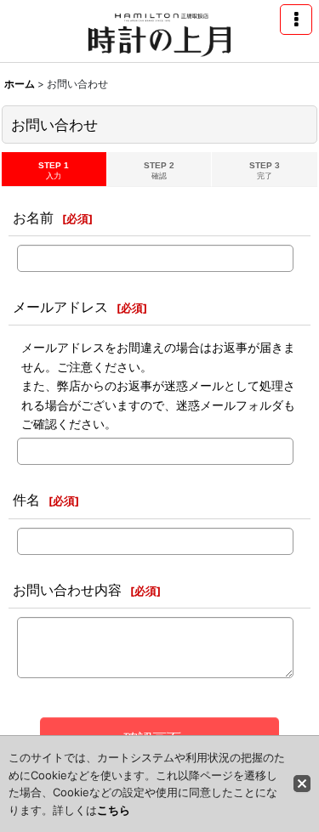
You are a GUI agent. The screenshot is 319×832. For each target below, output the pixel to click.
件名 (26, 499)
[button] (296, 19)
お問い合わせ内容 (67, 589)
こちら (113, 810)
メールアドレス (60, 306)
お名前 (33, 217)
